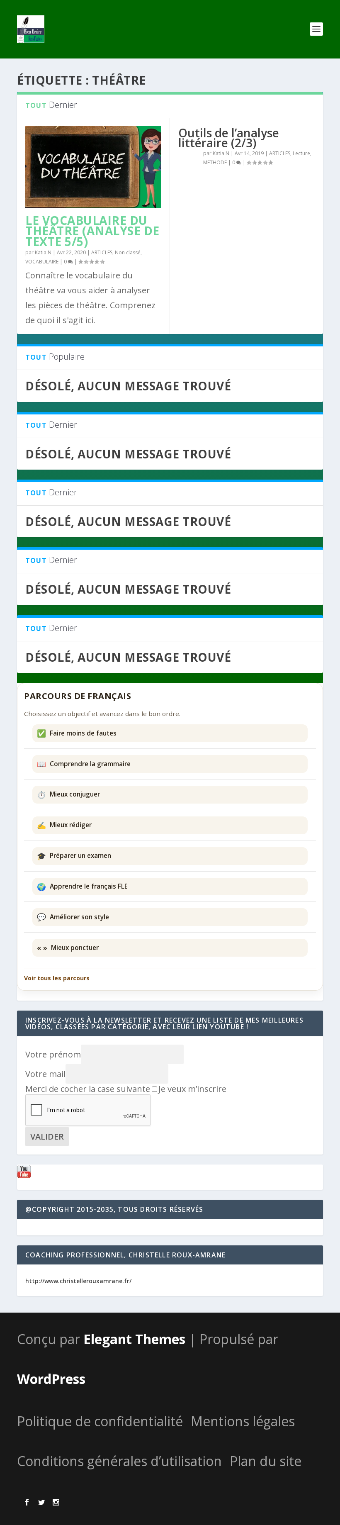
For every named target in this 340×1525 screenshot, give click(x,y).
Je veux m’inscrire (192, 1088)
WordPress (51, 1379)
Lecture (301, 153)
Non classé (128, 252)
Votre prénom (53, 1054)
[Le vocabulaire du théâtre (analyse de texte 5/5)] (93, 167)
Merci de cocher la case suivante (87, 1088)
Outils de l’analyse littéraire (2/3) (228, 138)
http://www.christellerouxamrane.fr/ (78, 1281)
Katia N (43, 252)
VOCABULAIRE (41, 261)
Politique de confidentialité (100, 1421)
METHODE (215, 162)
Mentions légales (243, 1421)
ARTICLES (101, 252)
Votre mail (45, 1073)
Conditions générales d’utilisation (119, 1461)
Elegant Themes (134, 1339)
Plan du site (265, 1461)
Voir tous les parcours (57, 978)
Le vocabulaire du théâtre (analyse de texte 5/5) (92, 231)
